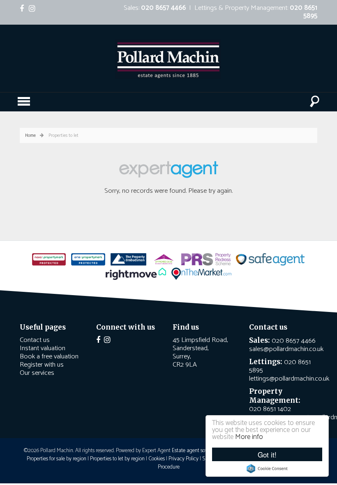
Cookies (156, 458)
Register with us (42, 364)
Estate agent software (195, 450)
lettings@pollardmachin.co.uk (289, 378)
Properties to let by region (117, 458)
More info (249, 437)
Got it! (267, 454)
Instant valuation (42, 348)
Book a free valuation (49, 356)
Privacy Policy (183, 458)
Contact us (35, 340)
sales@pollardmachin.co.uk (286, 349)
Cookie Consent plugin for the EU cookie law (267, 468)
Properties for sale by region (56, 458)
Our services (37, 373)
